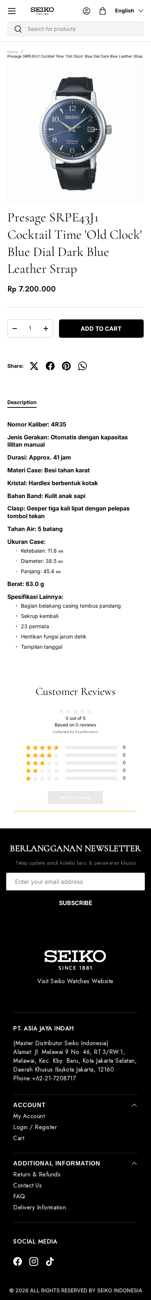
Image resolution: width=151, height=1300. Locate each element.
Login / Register (35, 1127)
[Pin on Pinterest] (66, 366)
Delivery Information (39, 1207)
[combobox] (75, 28)
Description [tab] (22, 402)
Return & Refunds (36, 1174)
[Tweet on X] (34, 366)
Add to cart (101, 328)
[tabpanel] (75, 533)
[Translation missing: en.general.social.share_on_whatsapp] (82, 366)
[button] (103, 11)
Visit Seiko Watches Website (75, 981)
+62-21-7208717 (54, 1078)
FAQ (19, 1196)
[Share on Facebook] (50, 366)
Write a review (75, 797)
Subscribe (75, 903)
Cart (18, 1138)
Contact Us (27, 1185)
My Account (29, 1116)
